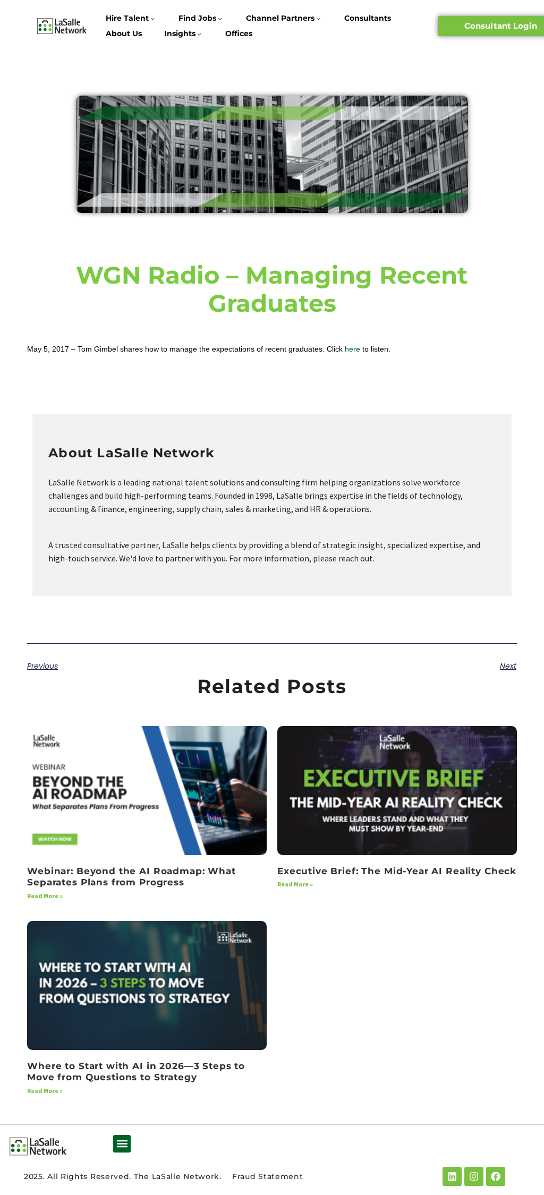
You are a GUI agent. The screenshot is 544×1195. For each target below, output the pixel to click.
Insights (180, 33)
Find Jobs (197, 18)
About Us (124, 33)
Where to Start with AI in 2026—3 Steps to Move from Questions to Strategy (136, 1071)
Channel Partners (280, 18)
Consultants (367, 18)
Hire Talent (127, 18)
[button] (122, 1144)
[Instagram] (473, 1176)
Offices (238, 33)
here (352, 349)
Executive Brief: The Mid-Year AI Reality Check (396, 871)
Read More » (45, 896)
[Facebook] (495, 1176)
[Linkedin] (452, 1176)
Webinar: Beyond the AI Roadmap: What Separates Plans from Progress (131, 876)
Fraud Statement (267, 1176)
